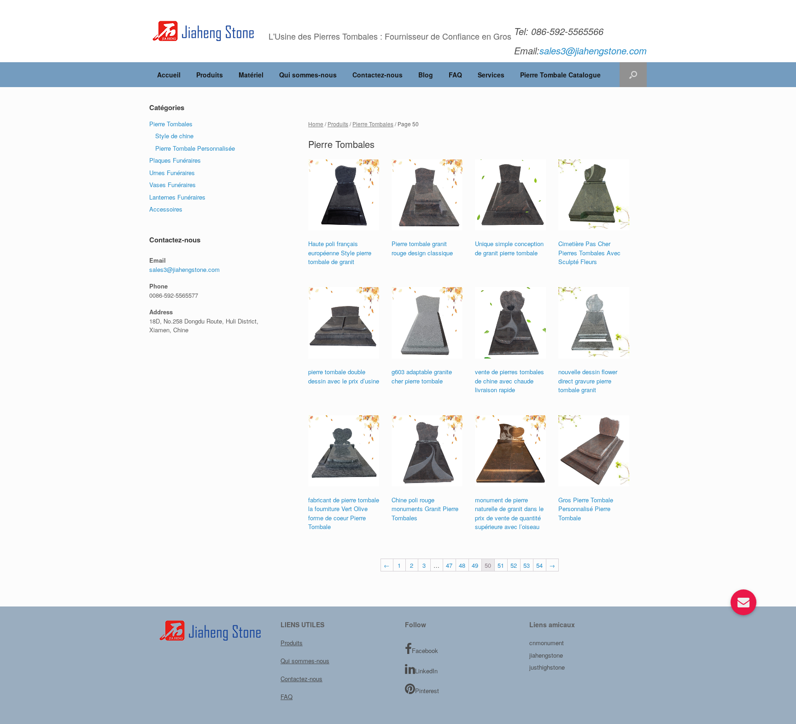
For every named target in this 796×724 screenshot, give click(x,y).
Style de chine (174, 135)
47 (449, 565)
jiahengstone (546, 655)
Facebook (425, 650)
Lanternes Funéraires (177, 197)
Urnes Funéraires (172, 172)
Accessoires (165, 209)
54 (539, 565)
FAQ (455, 74)
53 (526, 565)
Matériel (251, 74)
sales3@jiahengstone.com (184, 269)
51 (501, 565)
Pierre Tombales (372, 124)
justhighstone (547, 667)
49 (475, 565)
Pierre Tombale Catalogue (560, 74)
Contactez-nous (377, 74)
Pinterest (427, 690)
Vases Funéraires (172, 184)
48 (462, 565)
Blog (425, 74)
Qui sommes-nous (308, 74)
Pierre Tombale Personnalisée (195, 148)
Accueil (169, 74)
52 (513, 565)
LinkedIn (426, 670)
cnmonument (546, 642)
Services (491, 74)
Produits (209, 74)
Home (315, 124)
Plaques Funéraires (175, 160)
